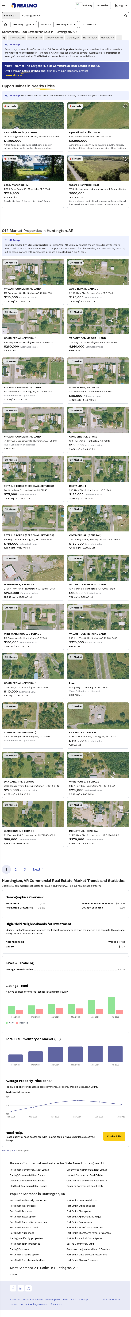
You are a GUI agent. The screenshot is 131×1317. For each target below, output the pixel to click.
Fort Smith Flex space (78, 1211)
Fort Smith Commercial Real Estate (29, 1169)
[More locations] (119, 37)
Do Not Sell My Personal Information (41, 1304)
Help (73, 1299)
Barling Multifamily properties (26, 1238)
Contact (14, 1304)
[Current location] (4, 37)
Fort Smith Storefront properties (84, 1227)
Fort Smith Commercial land (81, 1200)
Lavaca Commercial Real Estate (27, 1180)
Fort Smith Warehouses (23, 1205)
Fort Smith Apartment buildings (83, 1216)
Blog (65, 1299)
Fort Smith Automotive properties (28, 1222)
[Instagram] (28, 1288)
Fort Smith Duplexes (21, 1211)
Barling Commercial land (80, 1243)
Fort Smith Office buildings (80, 1205)
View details (33, 127)
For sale (5, 1150)
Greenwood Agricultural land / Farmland (88, 1249)
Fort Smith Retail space (23, 1216)
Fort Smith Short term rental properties (88, 1233)
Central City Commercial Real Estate (86, 1180)
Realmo (24, 5)
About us (14, 1299)
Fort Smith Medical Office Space (84, 1238)
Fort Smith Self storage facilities (27, 1260)
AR (13, 1150)
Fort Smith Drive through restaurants (86, 1254)
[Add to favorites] (60, 106)
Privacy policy (53, 1299)
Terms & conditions (32, 1299)
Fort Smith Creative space (24, 1254)
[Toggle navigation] (5, 5)
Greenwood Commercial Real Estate (86, 1169)
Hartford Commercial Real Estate (28, 1186)
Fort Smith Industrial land (24, 1227)
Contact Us (114, 1136)
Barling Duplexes (19, 1249)
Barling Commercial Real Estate (27, 1175)
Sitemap (83, 1299)
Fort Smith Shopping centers (82, 1260)
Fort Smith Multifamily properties (28, 1200)
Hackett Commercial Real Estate (84, 1175)
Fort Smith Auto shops (22, 1233)
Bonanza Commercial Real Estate (85, 1186)
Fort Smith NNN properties (25, 1243)
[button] (74, 15)
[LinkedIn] (21, 1288)
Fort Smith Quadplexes (79, 1222)
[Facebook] (13, 1288)
